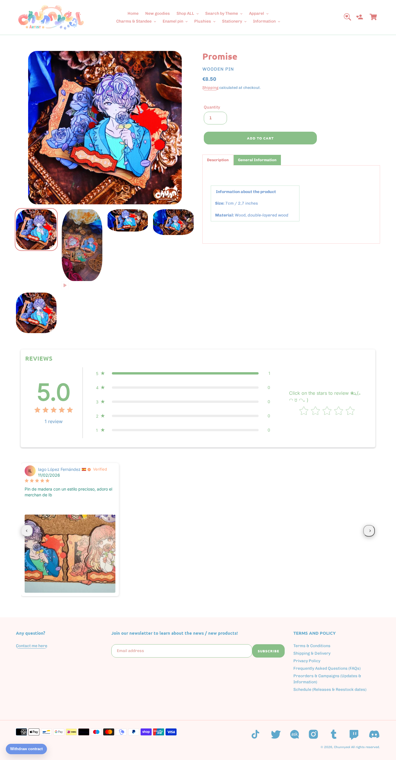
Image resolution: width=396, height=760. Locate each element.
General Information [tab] (257, 160)
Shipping (210, 87)
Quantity (212, 107)
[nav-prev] (27, 531)
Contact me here (31, 645)
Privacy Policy (306, 660)
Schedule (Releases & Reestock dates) (329, 689)
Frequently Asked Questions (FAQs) (327, 668)
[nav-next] (369, 531)
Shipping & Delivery (311, 653)
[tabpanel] (291, 204)
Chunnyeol (342, 747)
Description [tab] (218, 160)
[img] (53, 411)
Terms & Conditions (311, 645)
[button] (183, 373)
